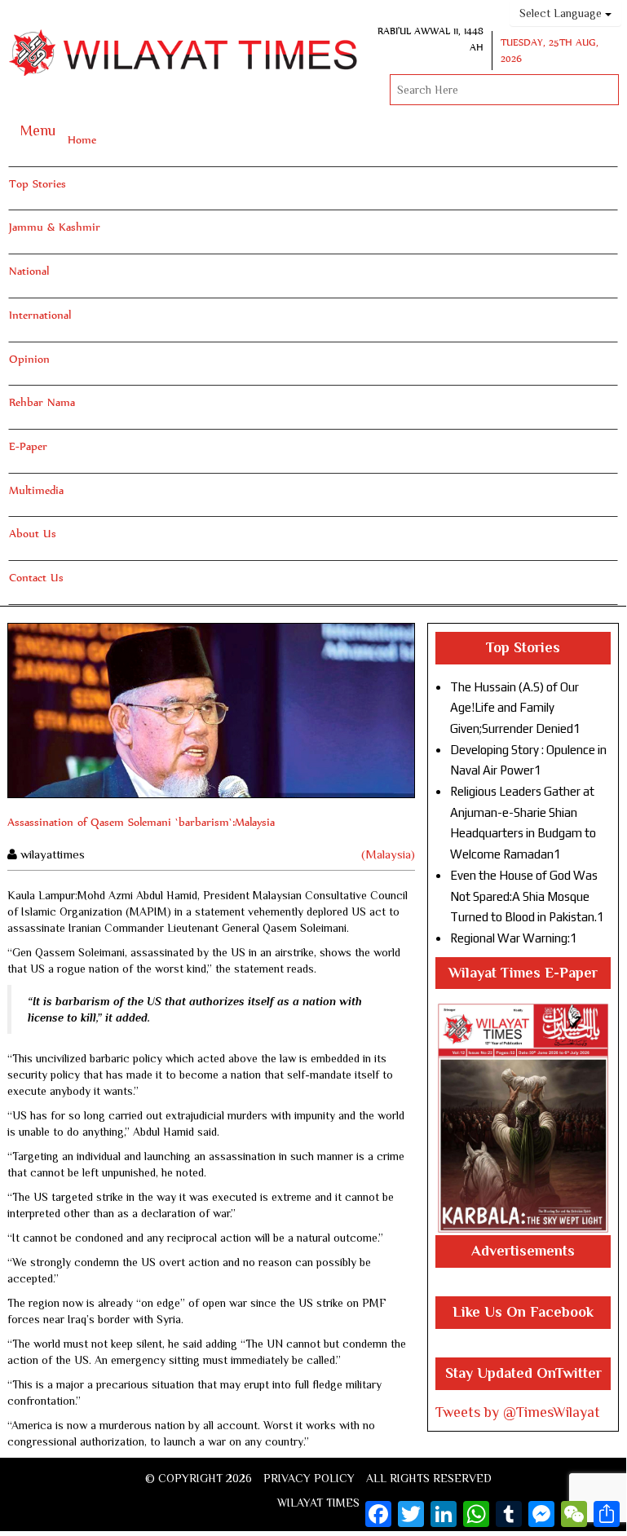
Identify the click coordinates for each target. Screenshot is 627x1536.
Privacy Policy (309, 1478)
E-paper (28, 446)
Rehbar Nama (42, 402)
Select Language (562, 13)
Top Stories (37, 183)
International (40, 314)
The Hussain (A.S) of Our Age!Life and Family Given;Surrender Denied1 (515, 707)
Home (82, 139)
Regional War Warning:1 (513, 938)
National (29, 270)
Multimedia (36, 490)
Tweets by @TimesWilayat (517, 1412)
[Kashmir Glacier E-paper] (523, 1118)
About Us (32, 533)
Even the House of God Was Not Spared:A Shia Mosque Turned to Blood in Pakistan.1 (527, 896)
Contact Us (36, 577)
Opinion (29, 358)
